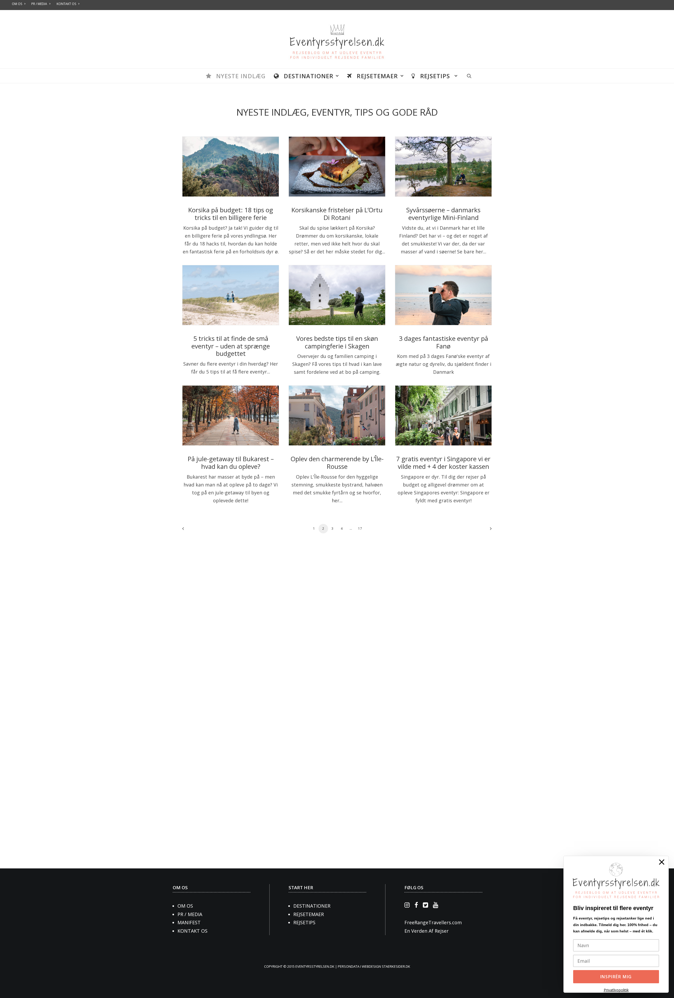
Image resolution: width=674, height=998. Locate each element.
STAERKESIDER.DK (396, 966)
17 (360, 528)
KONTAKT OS (192, 931)
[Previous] (189, 530)
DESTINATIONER (311, 906)
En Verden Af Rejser (426, 931)
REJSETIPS (304, 922)
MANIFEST (189, 922)
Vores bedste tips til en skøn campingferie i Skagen (337, 342)
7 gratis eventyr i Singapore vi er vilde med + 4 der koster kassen (443, 462)
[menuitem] (235, 76)
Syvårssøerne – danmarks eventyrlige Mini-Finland (443, 213)
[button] (469, 76)
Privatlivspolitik (616, 989)
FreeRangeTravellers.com (433, 922)
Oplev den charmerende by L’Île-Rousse (337, 462)
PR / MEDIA (189, 914)
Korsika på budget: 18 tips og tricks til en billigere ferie (230, 213)
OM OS (180, 887)
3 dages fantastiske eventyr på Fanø (443, 342)
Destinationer (308, 76)
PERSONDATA (349, 966)
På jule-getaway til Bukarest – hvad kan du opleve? (231, 462)
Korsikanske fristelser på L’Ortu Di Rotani (337, 213)
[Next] (485, 530)
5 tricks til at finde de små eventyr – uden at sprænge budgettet (230, 346)
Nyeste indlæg (241, 76)
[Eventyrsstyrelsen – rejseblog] (337, 39)
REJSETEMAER (308, 914)
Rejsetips (436, 76)
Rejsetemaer (377, 76)
